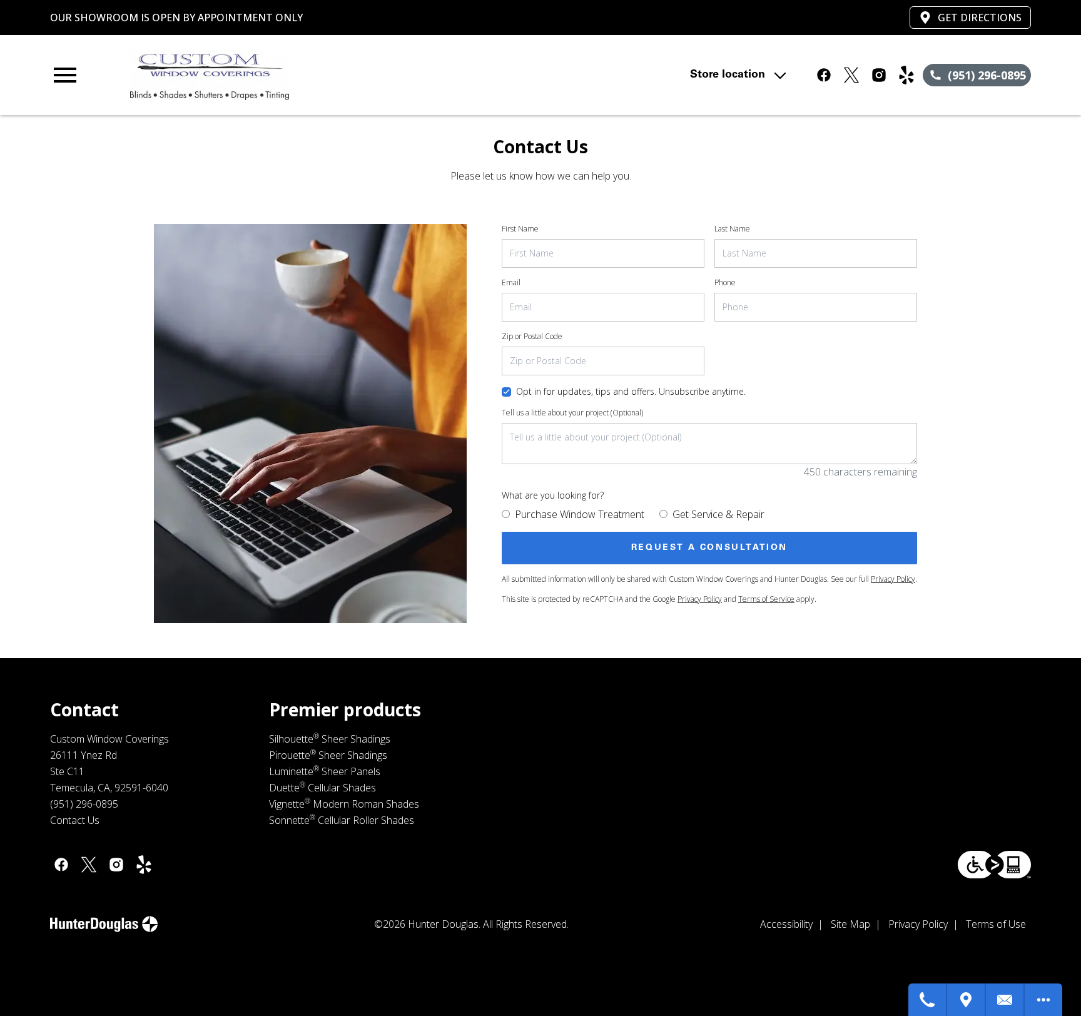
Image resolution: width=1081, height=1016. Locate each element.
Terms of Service (766, 599)
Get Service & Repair (718, 514)
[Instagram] (879, 75)
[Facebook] (824, 75)
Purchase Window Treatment (579, 514)
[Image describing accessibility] (994, 865)
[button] (65, 75)
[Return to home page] (308, 75)
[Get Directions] (966, 999)
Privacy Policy (893, 579)
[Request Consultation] (1005, 999)
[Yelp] (906, 75)
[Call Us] (927, 999)
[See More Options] (1043, 999)
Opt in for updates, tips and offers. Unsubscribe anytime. (631, 391)
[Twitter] (851, 75)
